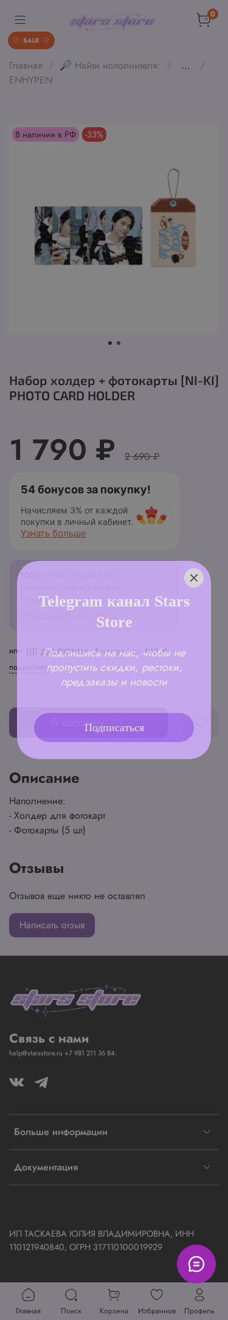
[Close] (194, 578)
